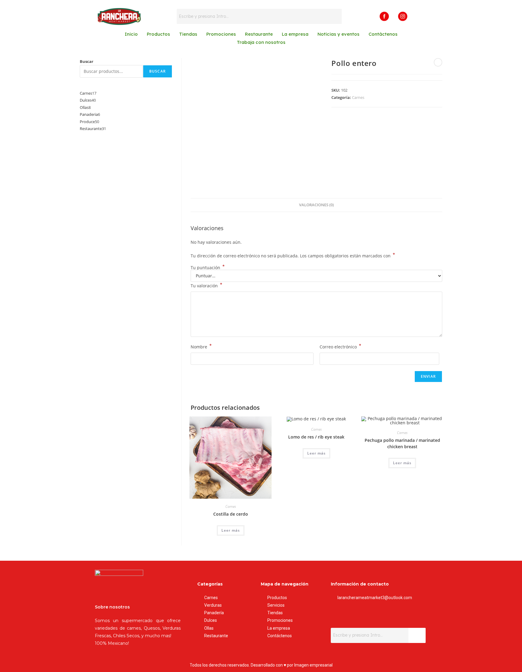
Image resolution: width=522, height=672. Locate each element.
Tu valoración (206, 285)
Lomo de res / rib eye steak (316, 437)
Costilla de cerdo (230, 514)
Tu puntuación (208, 268)
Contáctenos (383, 34)
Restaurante (259, 34)
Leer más (230, 530)
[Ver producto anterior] (438, 62)
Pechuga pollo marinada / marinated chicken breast (402, 443)
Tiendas (188, 34)
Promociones (221, 34)
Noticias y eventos (338, 34)
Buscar (86, 61)
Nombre (201, 346)
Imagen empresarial (313, 665)
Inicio (131, 34)
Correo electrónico (340, 346)
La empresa (295, 34)
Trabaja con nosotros (261, 42)
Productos (158, 34)
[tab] (316, 205)
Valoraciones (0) (316, 204)
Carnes (358, 97)
